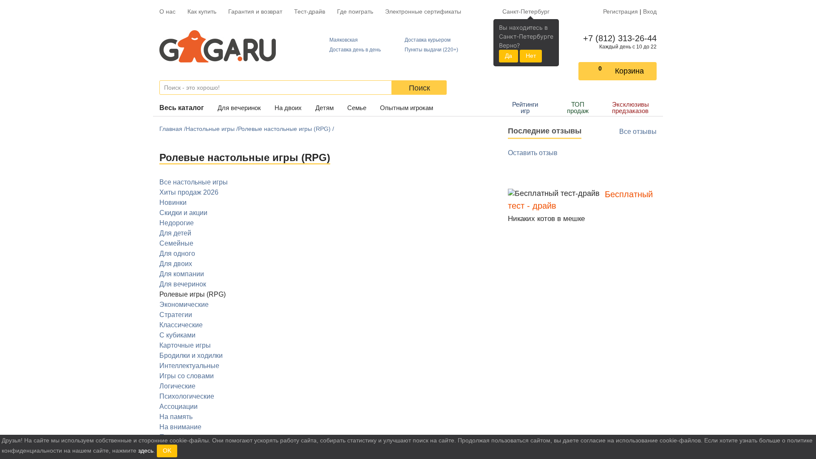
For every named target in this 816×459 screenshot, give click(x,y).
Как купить (201, 11)
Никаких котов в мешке (546, 219)
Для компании (181, 274)
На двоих (288, 107)
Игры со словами (186, 376)
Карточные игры (185, 345)
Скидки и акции (183, 212)
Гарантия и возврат (255, 11)
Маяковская (343, 40)
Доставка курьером (427, 40)
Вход (650, 11)
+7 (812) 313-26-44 (618, 38)
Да (508, 55)
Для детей (175, 233)
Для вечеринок (239, 107)
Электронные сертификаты (423, 11)
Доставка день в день (355, 50)
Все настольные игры (193, 182)
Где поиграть (355, 11)
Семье (356, 107)
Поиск (419, 88)
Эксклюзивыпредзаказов (630, 107)
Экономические (184, 304)
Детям (324, 107)
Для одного (177, 253)
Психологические (186, 396)
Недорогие (176, 223)
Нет (531, 55)
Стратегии (175, 314)
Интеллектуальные (189, 365)
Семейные (176, 243)
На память (176, 416)
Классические (181, 325)
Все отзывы (638, 131)
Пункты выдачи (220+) (431, 50)
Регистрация (620, 11)
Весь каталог (181, 107)
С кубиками (177, 335)
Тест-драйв (309, 11)
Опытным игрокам (406, 107)
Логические (177, 386)
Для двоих (175, 263)
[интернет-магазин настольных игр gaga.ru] (217, 46)
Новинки (173, 202)
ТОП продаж (578, 107)
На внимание (180, 427)
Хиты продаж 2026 (188, 192)
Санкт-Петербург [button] (526, 11)
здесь (145, 450)
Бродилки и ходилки (191, 355)
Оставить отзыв (533, 152)
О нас (167, 11)
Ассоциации (178, 406)
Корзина (629, 71)
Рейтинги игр (525, 107)
